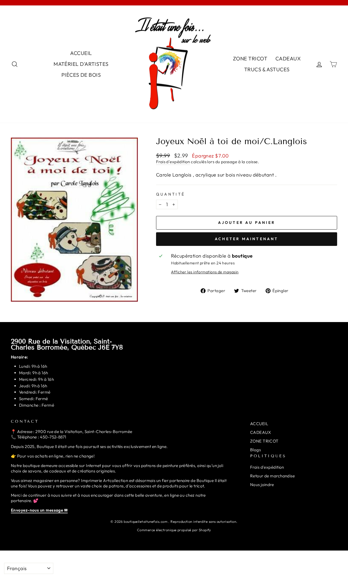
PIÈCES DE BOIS (81, 75)
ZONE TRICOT (250, 58)
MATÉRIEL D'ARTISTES (81, 64)
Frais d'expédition (173, 161)
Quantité (170, 194)
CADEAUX (288, 58)
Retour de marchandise (272, 475)
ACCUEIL (81, 53)
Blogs (255, 449)
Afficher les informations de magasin (204, 272)
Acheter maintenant (246, 238)
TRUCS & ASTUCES (267, 69)
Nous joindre (262, 484)
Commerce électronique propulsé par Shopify (174, 530)
